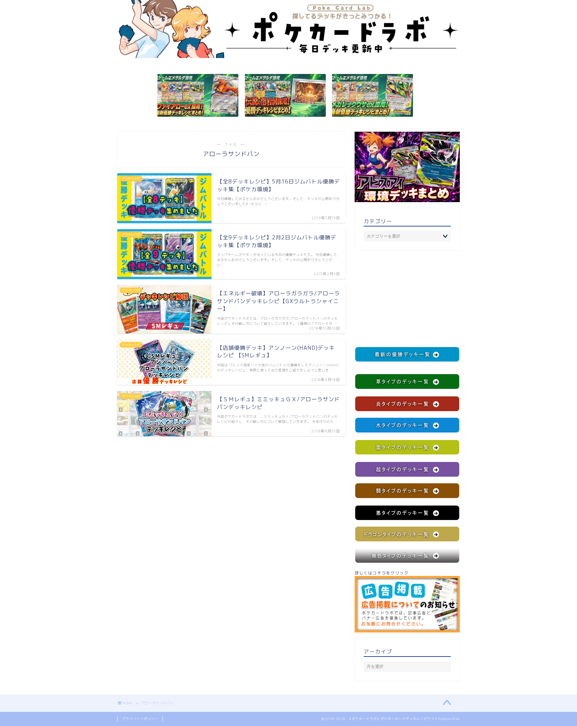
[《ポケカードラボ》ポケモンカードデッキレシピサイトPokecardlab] (288, 56)
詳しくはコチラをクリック (382, 573)
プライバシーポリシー (140, 718)
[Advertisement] (407, 299)
